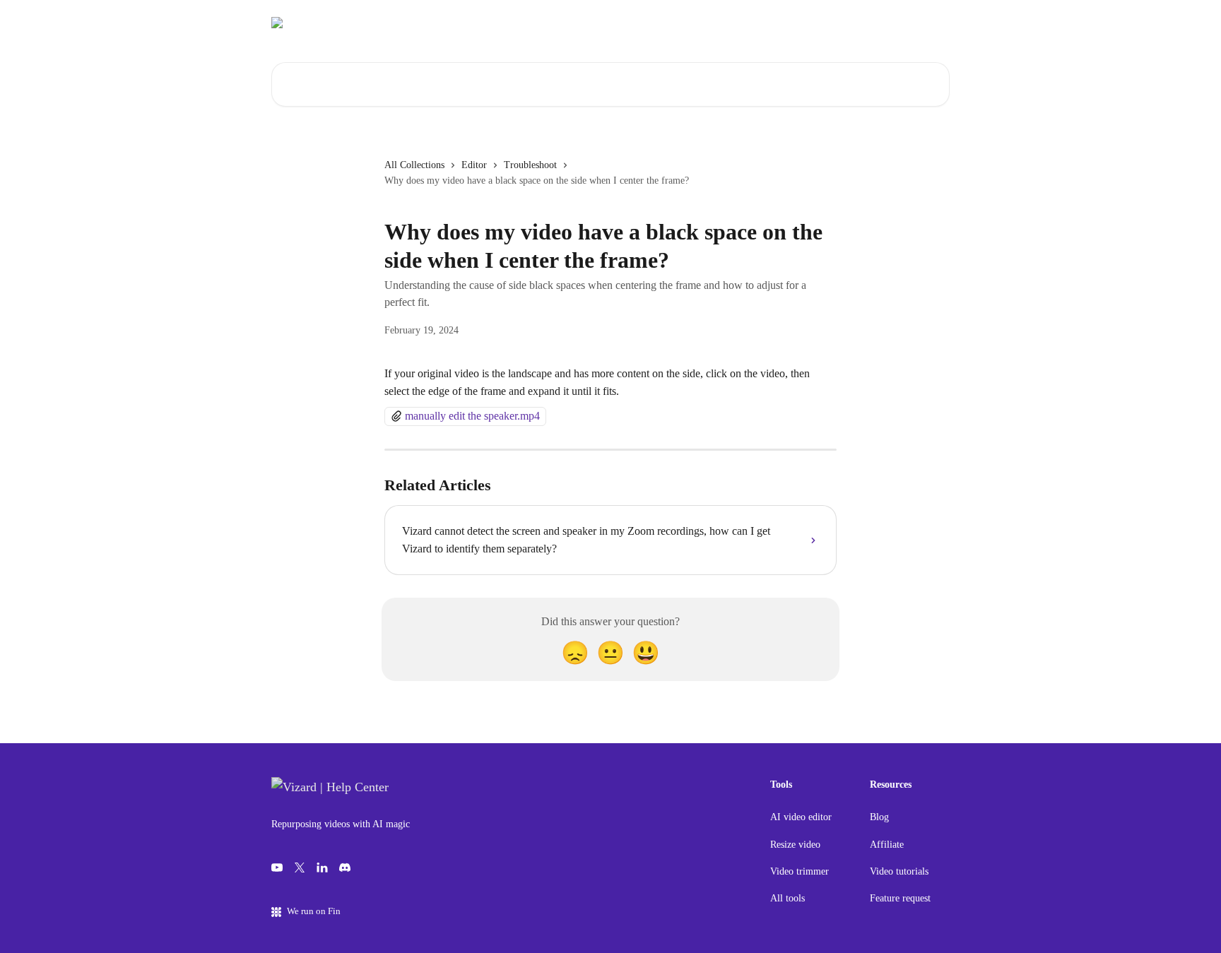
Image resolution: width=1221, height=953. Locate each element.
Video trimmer (799, 871)
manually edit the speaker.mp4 (472, 416)
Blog (879, 817)
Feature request (900, 898)
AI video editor (801, 817)
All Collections (414, 165)
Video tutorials (899, 871)
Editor (474, 165)
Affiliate (887, 844)
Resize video (795, 844)
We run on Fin (314, 911)
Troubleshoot (530, 165)
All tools (787, 898)
